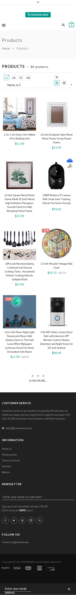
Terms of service (11, 460)
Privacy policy (9, 454)
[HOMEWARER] (38, 14)
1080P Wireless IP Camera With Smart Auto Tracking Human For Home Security (56, 199)
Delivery (6, 466)
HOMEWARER (28, 561)
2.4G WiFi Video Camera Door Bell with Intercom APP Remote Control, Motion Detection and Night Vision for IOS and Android (56, 340)
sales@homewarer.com (18, 428)
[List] (64, 83)
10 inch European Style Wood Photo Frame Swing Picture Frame (56, 138)
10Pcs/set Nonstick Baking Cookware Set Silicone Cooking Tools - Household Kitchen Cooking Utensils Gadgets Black (19, 271)
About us (7, 448)
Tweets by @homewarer (15, 542)
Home (6, 48)
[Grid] (56, 83)
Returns (6, 472)
